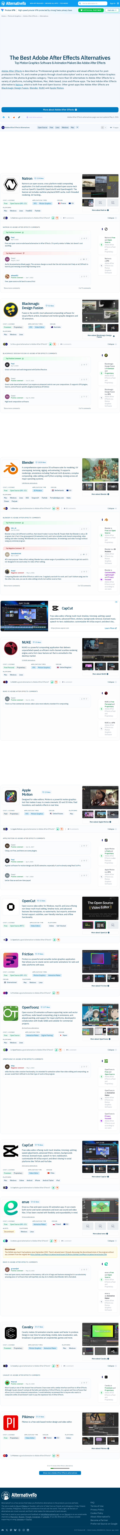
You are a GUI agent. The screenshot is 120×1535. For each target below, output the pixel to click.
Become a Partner (99, 1520)
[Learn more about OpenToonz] (11, 1013)
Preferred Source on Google (103, 1523)
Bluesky (21, 1517)
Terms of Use (96, 1506)
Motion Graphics (45, 203)
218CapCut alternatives (29, 1166)
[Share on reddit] (14, 117)
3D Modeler (38, 490)
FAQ (92, 1502)
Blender (34, 87)
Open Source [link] (42, 127)
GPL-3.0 (23, 490)
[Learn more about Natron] (11, 184)
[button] (39, 178)
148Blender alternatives (29, 483)
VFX (35, 203)
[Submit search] (80, 3)
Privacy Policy (97, 1509)
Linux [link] (57, 127)
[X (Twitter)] (7, 1530)
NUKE (42, 87)
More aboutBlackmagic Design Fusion (100, 336)
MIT (21, 926)
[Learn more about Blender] (11, 468)
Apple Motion (57, 87)
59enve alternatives (28, 1217)
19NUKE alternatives (28, 660)
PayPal (29, 1519)
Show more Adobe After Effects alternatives (60, 1473)
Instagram (36, 1517)
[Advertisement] (60, 34)
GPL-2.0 (23, 203)
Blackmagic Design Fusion (15, 87)
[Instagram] (23, 1530)
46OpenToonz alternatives (30, 1028)
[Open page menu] (118, 3)
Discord (67, 1514)
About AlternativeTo (100, 1516)
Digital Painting (47, 1035)
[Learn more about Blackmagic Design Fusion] (11, 310)
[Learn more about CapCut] (11, 1151)
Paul (12, 237)
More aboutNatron (99, 210)
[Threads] (19, 1530)
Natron (19, 84)
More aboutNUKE (99, 674)
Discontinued (10, 1249)
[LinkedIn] (28, 1530)
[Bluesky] (15, 1530)
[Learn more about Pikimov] (11, 1423)
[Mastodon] (11, 1530)
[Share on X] (9, 117)
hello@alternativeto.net (50, 1514)
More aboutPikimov (99, 1448)
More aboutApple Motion (99, 822)
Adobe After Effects (12, 70)
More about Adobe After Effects (58, 109)
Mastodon (14, 1517)
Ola (17, 1506)
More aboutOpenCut (99, 933)
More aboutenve (99, 1234)
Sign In (112, 3)
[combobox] (92, 3)
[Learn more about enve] (11, 1208)
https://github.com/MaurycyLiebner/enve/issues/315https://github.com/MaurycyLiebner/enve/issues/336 (69, 1254)
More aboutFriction (99, 986)
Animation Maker (54, 975)
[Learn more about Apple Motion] (11, 796)
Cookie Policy (96, 1513)
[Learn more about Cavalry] (11, 1333)
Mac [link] (72, 127)
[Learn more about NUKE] (11, 648)
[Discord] (2, 1530)
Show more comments (12, 288)
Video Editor (39, 327)
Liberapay (20, 1519)
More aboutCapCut (99, 1177)
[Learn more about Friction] (11, 960)
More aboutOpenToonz (99, 1039)
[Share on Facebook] (4, 117)
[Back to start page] (14, 3)
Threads (28, 1517)
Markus (25, 1506)
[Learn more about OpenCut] (11, 907)
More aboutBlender (99, 494)
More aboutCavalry (99, 1359)
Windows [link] (65, 127)
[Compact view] (105, 127)
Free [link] (51, 127)
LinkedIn (46, 1517)
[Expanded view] (102, 127)
